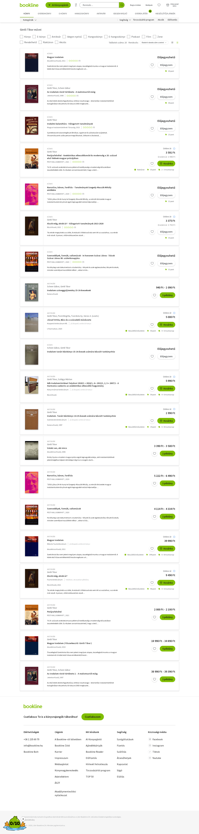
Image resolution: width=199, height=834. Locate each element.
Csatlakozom (93, 716)
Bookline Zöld (62, 745)
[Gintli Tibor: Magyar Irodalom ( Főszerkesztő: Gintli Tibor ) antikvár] (31, 645)
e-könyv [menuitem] (63, 13)
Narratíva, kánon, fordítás (60, 475)
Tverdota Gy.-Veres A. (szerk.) (85, 316)
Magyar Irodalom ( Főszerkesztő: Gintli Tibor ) (69, 643)
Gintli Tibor (52, 88)
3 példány (167, 295)
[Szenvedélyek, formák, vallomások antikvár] (31, 515)
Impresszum (61, 757)
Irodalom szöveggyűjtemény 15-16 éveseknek (69, 290)
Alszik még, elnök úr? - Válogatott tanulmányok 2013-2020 (75, 223)
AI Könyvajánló (60, 5)
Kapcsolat (122, 764)
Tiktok (156, 751)
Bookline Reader (94, 751)
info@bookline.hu (33, 745)
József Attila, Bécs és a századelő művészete (69, 320)
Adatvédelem (62, 776)
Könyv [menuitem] (27, 13)
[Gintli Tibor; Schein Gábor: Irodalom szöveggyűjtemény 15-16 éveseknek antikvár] (31, 292)
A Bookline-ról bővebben (68, 739)
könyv (50, 53)
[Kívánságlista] (159, 5)
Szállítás (121, 751)
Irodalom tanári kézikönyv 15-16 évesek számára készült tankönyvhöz (81, 351)
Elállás (120, 776)
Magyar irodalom (55, 57)
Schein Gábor (64, 88)
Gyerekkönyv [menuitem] (44, 13)
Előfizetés (172, 20)
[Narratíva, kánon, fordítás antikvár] (31, 482)
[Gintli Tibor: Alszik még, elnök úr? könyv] (31, 226)
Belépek (149, 5)
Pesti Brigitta (64, 316)
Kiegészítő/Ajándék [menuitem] (165, 13)
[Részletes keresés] (76, 5)
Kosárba (168, 163)
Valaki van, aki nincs (57, 448)
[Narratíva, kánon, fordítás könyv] (31, 194)
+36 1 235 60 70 (31, 739)
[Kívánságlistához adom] (152, 65)
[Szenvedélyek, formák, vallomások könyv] (31, 262)
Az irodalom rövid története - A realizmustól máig (71, 92)
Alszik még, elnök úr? (57, 576)
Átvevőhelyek (124, 757)
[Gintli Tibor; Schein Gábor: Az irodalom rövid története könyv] (31, 94)
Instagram (158, 745)
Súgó (119, 770)
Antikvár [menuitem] (101, 13)
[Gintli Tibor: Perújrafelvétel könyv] (31, 158)
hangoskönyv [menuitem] (82, 13)
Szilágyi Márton (65, 379)
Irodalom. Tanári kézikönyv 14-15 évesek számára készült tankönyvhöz (81, 416)
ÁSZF (57, 782)
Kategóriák (28, 19)
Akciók (161, 20)
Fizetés (121, 745)
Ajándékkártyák (94, 745)
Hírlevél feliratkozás (97, 764)
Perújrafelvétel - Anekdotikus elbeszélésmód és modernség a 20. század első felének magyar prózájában (82, 157)
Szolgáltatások (125, 739)
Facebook (158, 739)
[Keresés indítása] (122, 5)
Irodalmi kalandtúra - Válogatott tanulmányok (70, 123)
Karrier (58, 751)
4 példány (167, 648)
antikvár (51, 283)
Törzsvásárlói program (143, 20)
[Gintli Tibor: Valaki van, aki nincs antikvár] (31, 450)
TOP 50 (90, 776)
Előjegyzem (166, 64)
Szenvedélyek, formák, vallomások (64, 508)
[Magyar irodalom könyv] (31, 62)
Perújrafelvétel (54, 611)
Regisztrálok (135, 5)
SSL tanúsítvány (28, 820)
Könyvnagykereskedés (66, 770)
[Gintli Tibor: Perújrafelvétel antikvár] (31, 615)
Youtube (157, 757)
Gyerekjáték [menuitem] (143, 12)
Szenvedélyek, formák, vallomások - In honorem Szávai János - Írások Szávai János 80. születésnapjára (81, 257)
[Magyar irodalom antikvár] (31, 546)
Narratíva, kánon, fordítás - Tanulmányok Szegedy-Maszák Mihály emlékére (79, 189)
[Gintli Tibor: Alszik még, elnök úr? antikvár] (31, 578)
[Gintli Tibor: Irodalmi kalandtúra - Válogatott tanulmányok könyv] (31, 126)
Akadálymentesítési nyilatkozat (65, 793)
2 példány (167, 453)
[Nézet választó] (172, 42)
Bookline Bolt (31, 751)
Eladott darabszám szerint (153, 42)
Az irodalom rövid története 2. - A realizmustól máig (72, 673)
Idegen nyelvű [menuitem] (120, 13)
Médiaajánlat (62, 764)
